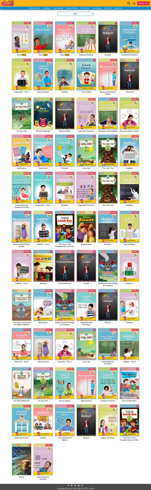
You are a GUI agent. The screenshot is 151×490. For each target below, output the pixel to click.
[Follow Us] (133, 3)
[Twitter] (71, 485)
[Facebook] (68, 485)
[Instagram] (82, 485)
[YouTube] (79, 485)
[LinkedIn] (75, 485)
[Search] (128, 3)
